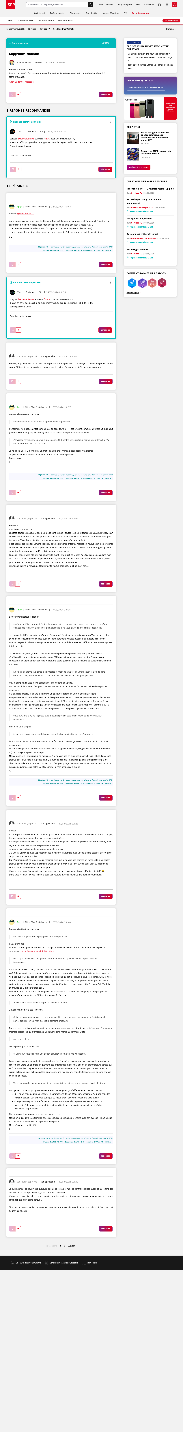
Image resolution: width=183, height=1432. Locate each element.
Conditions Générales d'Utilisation (64, 1263)
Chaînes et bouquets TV (142, 207)
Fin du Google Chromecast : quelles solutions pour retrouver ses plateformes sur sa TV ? (155, 136)
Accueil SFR (10, 4)
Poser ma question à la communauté (146, 87)
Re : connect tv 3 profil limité (142, 234)
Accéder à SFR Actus (139, 167)
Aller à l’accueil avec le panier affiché (159, 4)
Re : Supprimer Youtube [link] (63, 29)
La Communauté (46, 20)
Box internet (39, 13)
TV (125, 13)
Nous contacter (65, 20)
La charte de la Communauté (28, 1263)
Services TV (45, 29)
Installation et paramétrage (143, 238)
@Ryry (47, 139)
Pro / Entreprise (125, 4)
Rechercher (90, 4)
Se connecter (171, 20)
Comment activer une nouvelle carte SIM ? (149, 54)
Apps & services (106, 4)
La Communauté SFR (15, 29)
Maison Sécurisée (111, 13)
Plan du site (92, 1263)
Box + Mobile (91, 13)
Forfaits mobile (57, 13)
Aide (138, 4)
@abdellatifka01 (26, 139)
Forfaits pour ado (141, 13)
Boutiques (149, 4)
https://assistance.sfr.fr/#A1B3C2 (37, 951)
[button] (12, 94)
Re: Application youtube (139, 218)
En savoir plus (133, 293)
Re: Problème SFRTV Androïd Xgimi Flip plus (150, 189)
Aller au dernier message (21, 82)
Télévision (32, 29)
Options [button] (170, 29)
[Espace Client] (174, 5)
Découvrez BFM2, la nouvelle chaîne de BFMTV (156, 152)
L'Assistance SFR (25, 20)
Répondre (105, 95)
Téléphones (75, 13)
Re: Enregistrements (137, 249)
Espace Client (175, 5)
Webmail (167, 4)
